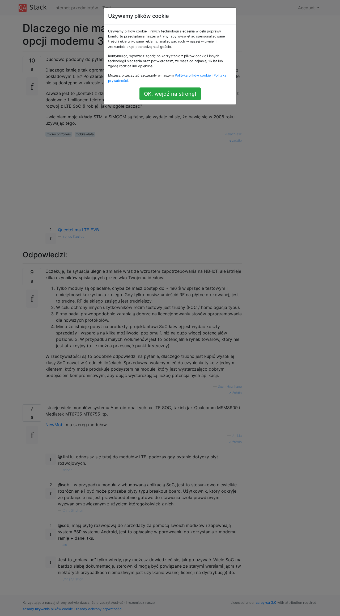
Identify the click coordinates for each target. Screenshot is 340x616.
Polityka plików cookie (193, 75)
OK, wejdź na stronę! (170, 94)
